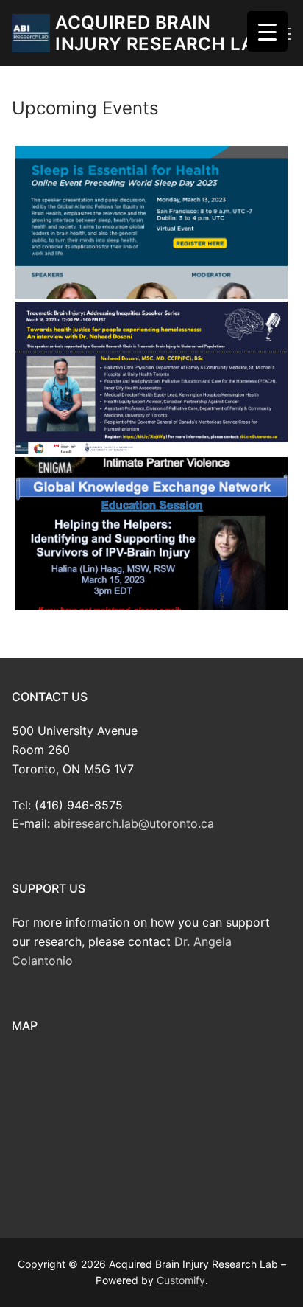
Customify (181, 1280)
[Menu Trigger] (267, 31)
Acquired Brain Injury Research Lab (160, 33)
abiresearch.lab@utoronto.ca (134, 823)
